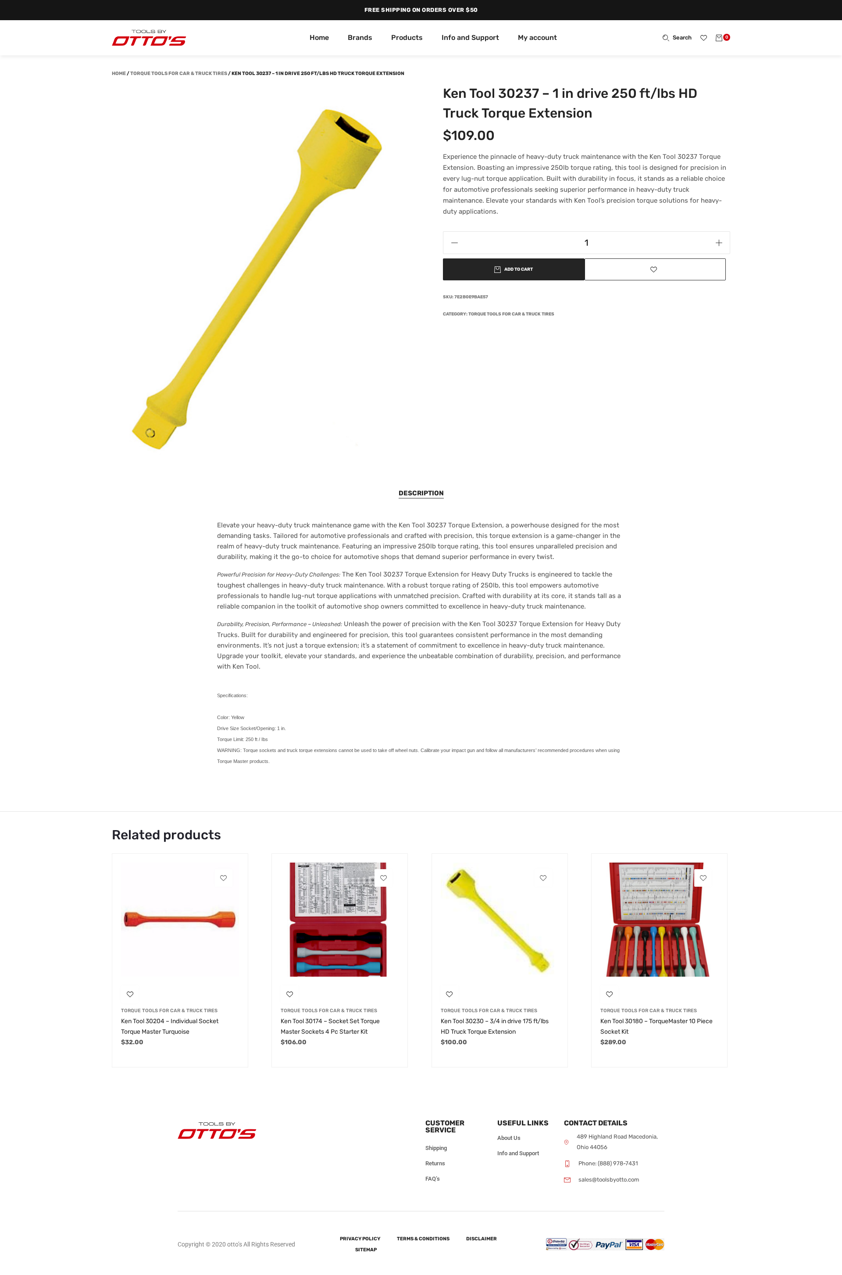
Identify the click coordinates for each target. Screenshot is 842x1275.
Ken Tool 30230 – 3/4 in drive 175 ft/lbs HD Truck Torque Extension (495, 1026)
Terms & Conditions (423, 1239)
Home (319, 37)
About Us (509, 1138)
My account (537, 37)
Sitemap (366, 1250)
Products (407, 37)
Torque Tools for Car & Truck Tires (178, 73)
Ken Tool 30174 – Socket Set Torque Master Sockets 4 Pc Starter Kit (330, 1026)
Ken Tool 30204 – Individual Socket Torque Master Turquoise (169, 1026)
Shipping (436, 1148)
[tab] (421, 493)
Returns (435, 1163)
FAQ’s (432, 1178)
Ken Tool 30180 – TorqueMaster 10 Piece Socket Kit (656, 1026)
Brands (360, 37)
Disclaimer (481, 1239)
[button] (655, 269)
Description (421, 493)
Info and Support (470, 37)
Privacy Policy (360, 1239)
